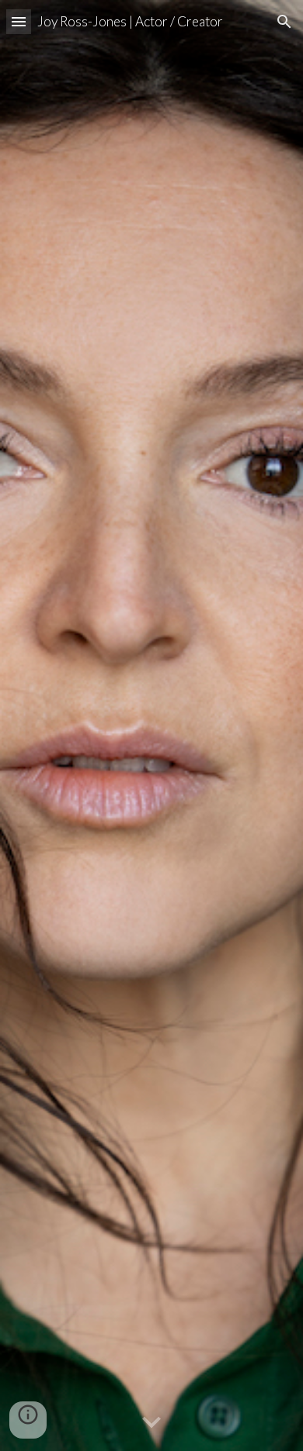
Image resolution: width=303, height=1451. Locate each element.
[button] (18, 21)
